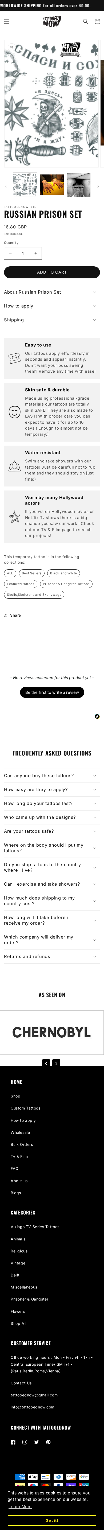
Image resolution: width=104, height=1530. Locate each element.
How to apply (23, 1120)
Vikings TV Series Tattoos (35, 1226)
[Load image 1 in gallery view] (25, 185)
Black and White (63, 573)
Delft (15, 1275)
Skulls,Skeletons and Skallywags (34, 595)
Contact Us (21, 1383)
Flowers (18, 1311)
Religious (19, 1251)
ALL (10, 573)
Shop (15, 1096)
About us (19, 1180)
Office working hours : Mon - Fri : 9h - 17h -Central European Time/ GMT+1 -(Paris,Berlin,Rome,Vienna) (52, 1364)
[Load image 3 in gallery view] (79, 185)
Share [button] (15, 615)
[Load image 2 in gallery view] (52, 185)
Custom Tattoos (25, 1108)
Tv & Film (19, 1156)
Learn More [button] (20, 1506)
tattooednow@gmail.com (34, 1395)
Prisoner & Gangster (29, 1299)
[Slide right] (98, 186)
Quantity (11, 242)
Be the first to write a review (52, 692)
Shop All (18, 1323)
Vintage (18, 1263)
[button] (7, 21)
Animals (18, 1239)
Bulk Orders (22, 1144)
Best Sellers (32, 573)
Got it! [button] (52, 1520)
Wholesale (20, 1132)
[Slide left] (6, 186)
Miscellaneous (24, 1287)
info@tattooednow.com (32, 1407)
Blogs (16, 1192)
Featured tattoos (20, 584)
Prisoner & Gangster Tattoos (66, 584)
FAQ (15, 1168)
